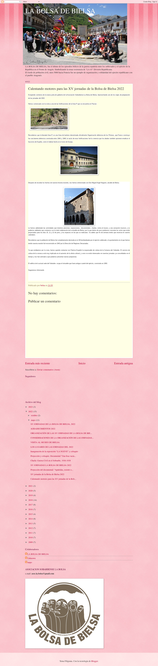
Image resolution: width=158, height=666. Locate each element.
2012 (30, 528)
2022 (30, 411)
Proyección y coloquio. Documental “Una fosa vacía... (53, 456)
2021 (30, 485)
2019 (30, 495)
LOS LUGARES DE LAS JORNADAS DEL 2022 (52, 446)
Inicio (82, 363)
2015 (30, 514)
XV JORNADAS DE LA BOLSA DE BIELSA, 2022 (53, 424)
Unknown (32, 558)
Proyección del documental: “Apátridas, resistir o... (52, 469)
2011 (30, 532)
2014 (30, 518)
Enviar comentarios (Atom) (48, 369)
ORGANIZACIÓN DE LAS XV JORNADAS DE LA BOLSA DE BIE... (61, 433)
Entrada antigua (123, 363)
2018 (30, 500)
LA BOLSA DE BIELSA (60, 10)
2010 (30, 537)
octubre (34, 415)
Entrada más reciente (37, 363)
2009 (30, 542)
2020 (30, 490)
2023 (30, 406)
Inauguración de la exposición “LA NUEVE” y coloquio (54, 451)
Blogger (94, 661)
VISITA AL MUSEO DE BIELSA (45, 442)
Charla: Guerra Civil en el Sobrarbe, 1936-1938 (51, 460)
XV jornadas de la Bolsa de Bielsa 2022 (47, 474)
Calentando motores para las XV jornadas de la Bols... (53, 478)
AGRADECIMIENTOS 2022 (43, 428)
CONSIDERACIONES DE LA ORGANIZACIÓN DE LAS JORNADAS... (62, 437)
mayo (33, 420)
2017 (30, 504)
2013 (30, 523)
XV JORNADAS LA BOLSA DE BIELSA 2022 (51, 465)
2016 (30, 509)
